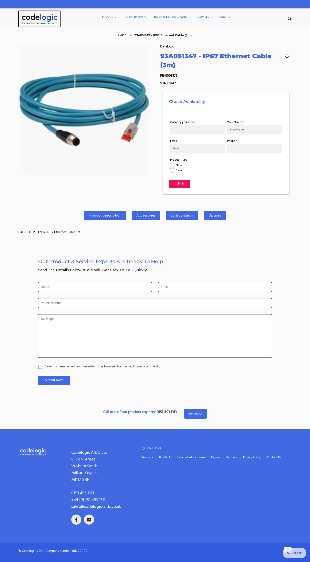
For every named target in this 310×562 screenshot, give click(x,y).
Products (109, 17)
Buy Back (165, 457)
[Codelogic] (39, 18)
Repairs (215, 457)
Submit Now (54, 380)
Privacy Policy (252, 457)
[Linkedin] (89, 520)
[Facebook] (76, 520)
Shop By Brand (136, 17)
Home (122, 35)
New (179, 165)
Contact (225, 17)
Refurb (180, 170)
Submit (179, 183)
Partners (231, 457)
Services (203, 17)
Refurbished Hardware (170, 17)
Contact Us (195, 413)
